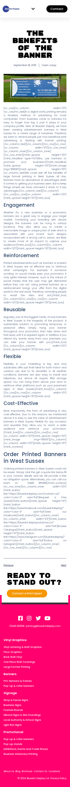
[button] (33, 9)
